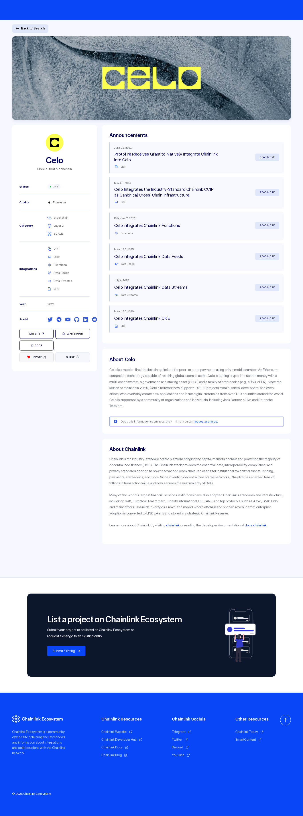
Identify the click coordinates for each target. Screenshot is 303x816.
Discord (177, 747)
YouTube (178, 755)
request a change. (206, 421)
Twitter (177, 740)
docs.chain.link (256, 525)
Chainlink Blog (111, 755)
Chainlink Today (246, 732)
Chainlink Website (114, 732)
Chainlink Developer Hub (119, 740)
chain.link (173, 525)
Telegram (178, 732)
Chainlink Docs (112, 747)
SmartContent (245, 740)
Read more (267, 157)
